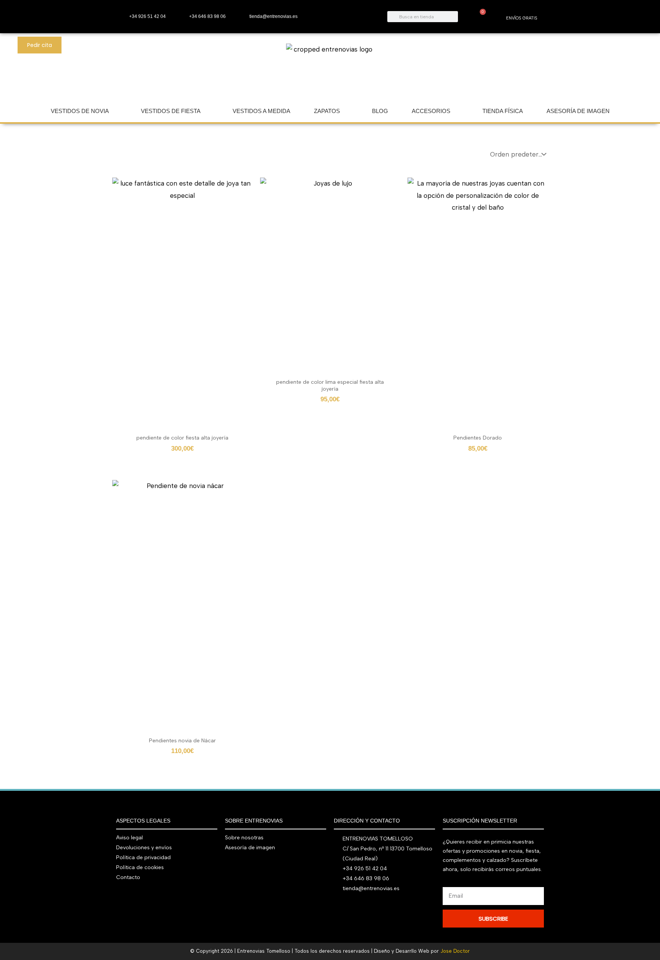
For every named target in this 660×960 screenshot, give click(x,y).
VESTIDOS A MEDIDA (261, 111)
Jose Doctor (455, 951)
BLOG (380, 111)
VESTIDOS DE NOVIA (80, 111)
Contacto (128, 877)
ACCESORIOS (431, 111)
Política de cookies (140, 867)
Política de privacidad (143, 857)
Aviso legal (129, 837)
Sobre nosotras (244, 837)
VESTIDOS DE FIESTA (171, 111)
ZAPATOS (327, 111)
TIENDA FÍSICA (502, 111)
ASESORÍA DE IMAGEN (578, 111)
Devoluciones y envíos (144, 847)
